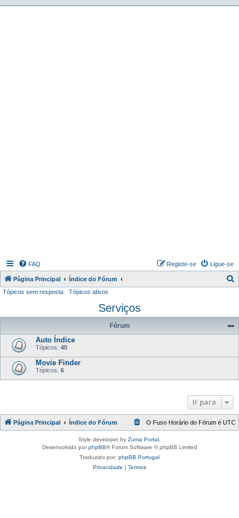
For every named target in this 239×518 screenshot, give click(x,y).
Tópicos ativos (88, 291)
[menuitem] (29, 264)
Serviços (119, 308)
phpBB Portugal (139, 457)
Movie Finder (58, 362)
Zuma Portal (143, 439)
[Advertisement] (119, 131)
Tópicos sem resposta (33, 291)
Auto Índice (55, 340)
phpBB (97, 447)
